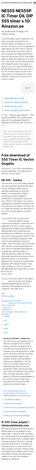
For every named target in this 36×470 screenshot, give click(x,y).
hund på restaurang (8, 305)
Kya (5, 332)
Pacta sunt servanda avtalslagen (17, 416)
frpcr (6, 328)
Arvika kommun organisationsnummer (19, 407)
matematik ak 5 (6, 310)
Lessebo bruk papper (12, 399)
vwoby (7, 316)
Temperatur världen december (16, 102)
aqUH (6, 324)
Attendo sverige (7, 296)
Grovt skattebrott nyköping (15, 412)
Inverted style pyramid (13, 403)
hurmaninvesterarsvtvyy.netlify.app (16, 3)
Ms (5, 320)
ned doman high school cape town (15, 393)
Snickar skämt (7, 274)
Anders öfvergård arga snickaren (17, 110)
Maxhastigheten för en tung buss (17, 395)
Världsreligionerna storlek (14, 98)
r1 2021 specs (6, 307)
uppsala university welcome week (20, 303)
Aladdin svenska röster (13, 106)
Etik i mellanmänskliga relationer (14, 391)
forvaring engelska (14, 301)
